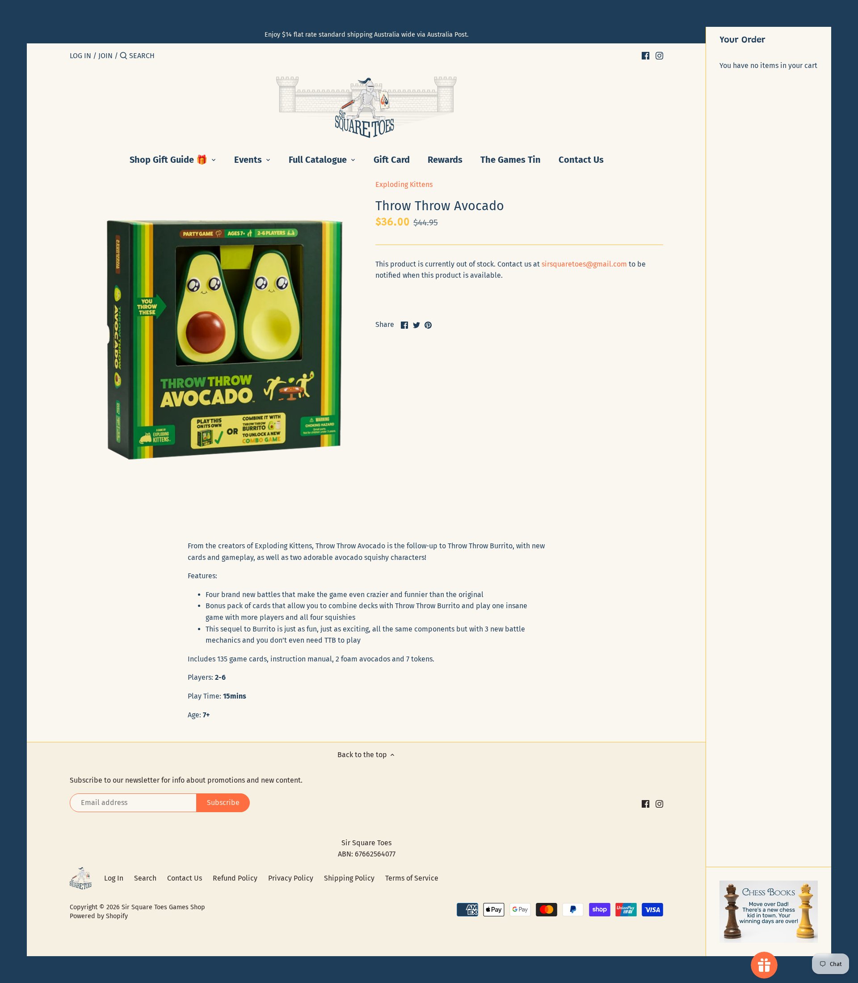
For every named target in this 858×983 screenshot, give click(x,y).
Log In (113, 878)
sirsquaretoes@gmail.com (584, 264)
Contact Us (184, 878)
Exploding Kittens (404, 184)
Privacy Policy (290, 878)
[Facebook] (645, 55)
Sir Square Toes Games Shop (163, 907)
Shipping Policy (349, 878)
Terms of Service (411, 878)
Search (145, 878)
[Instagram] (659, 55)
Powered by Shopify (99, 916)
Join (105, 55)
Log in (80, 55)
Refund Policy (235, 878)
